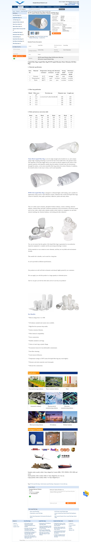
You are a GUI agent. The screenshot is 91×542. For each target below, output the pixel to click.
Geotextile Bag (16, 36)
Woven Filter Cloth (16, 26)
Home (15, 6)
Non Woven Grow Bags (17, 41)
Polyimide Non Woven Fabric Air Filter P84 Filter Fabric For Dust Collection (59, 524)
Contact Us (49, 6)
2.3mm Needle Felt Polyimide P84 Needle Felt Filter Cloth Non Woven (60, 532)
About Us (27, 6)
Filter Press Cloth (16, 24)
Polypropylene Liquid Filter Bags (36, 513)
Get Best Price (42, 37)
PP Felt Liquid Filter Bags (35, 484)
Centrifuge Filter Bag (17, 32)
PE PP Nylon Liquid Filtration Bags (61, 511)
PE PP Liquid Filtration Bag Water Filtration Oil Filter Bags (45, 530)
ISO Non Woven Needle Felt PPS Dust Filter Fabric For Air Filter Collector (59, 528)
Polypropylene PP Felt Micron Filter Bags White (45, 524)
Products (20, 6)
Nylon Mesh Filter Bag (17, 39)
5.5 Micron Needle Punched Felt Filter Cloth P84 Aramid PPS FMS (59, 535)
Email (78, 2)
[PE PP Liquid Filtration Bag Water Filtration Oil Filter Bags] (39, 22)
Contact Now (20, 56)
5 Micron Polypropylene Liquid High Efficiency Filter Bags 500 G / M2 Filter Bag (45, 527)
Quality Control (41, 6)
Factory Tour (33, 6)
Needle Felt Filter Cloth (17, 22)
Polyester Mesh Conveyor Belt (19, 28)
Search (62, 9)
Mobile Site (72, 530)
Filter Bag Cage (16, 43)
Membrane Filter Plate (17, 34)
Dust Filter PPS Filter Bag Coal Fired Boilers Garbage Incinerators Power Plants (30, 529)
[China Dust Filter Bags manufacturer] (22, 3)
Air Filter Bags (16, 19)
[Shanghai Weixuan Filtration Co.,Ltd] (78, 4)
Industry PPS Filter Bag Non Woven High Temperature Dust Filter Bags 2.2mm (30, 537)
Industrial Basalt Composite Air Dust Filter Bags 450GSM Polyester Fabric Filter (30, 533)
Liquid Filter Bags (24, 11)
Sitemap (70, 528)
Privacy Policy (22, 540)
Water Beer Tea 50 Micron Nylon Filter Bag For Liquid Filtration (44, 533)
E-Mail (70, 526)
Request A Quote (72, 2)
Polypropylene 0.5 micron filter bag (60, 484)
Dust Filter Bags (16, 15)
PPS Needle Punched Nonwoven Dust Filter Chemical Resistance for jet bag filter (30, 525)
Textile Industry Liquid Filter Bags (47, 484)
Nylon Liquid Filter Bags (34, 511)
